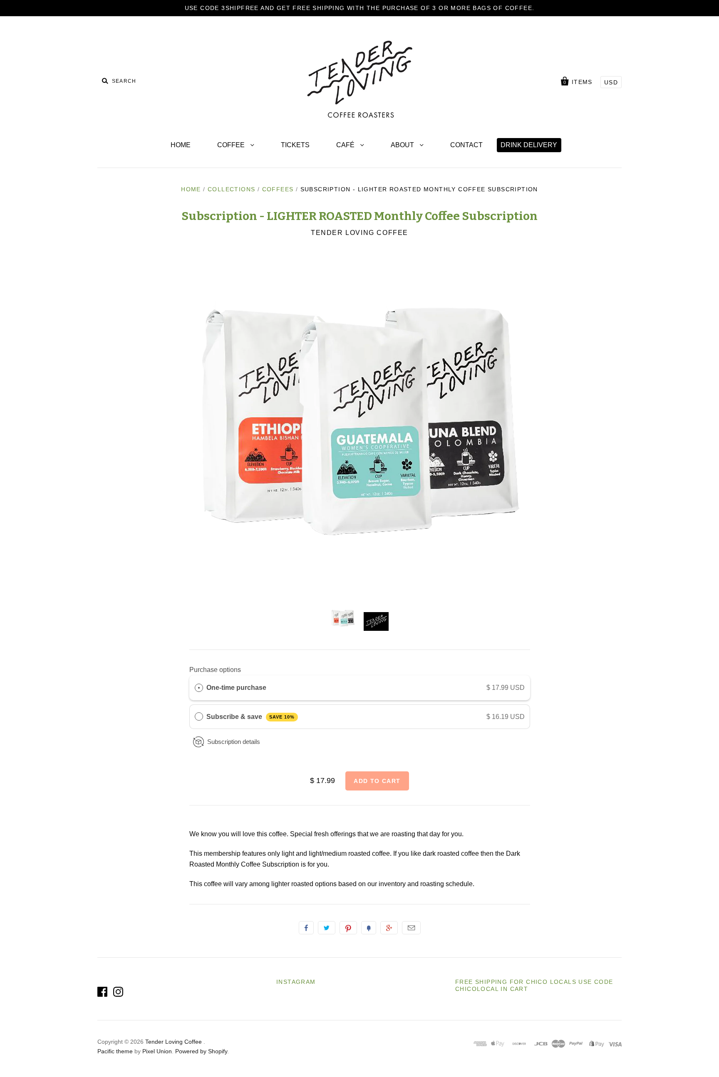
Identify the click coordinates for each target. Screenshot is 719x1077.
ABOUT (403, 144)
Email (411, 927)
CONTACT (466, 144)
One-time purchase (236, 687)
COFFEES (278, 189)
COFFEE (231, 144)
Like (306, 927)
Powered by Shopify (201, 1051)
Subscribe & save (250, 716)
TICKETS (295, 144)
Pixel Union (157, 1051)
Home (191, 189)
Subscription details (233, 741)
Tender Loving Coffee (359, 232)
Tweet (326, 927)
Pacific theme (115, 1051)
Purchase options (215, 669)
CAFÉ (346, 144)
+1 (389, 927)
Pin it (348, 927)
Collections (231, 189)
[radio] (199, 687)
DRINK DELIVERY (529, 144)
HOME (181, 144)
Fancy (368, 927)
